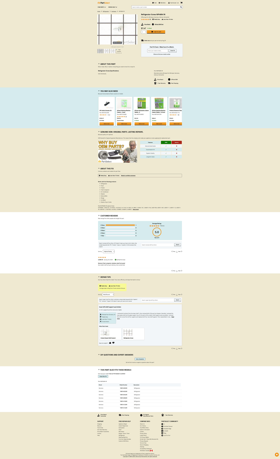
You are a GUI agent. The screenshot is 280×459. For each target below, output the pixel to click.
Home (98, 11)
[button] (102, 7)
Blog (165, 433)
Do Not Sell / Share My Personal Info (149, 439)
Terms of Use (143, 443)
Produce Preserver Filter (176, 110)
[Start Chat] (277, 455)
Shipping (99, 424)
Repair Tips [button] (105, 277)
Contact (99, 433)
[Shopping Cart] (181, 3)
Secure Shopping (144, 445)
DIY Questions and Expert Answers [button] (116, 354)
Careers (142, 431)
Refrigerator (106, 11)
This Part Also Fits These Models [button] (115, 369)
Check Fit (172, 50)
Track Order (100, 428)
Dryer (120, 429)
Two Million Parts (144, 428)
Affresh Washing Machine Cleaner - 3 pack (123, 111)
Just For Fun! (167, 435)
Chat (155, 3)
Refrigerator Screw (128, 338)
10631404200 (123, 394)
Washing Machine (123, 437)
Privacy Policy (143, 433)
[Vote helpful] (110, 342)
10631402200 (123, 391)
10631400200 (123, 388)
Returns (99, 426)
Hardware (113, 11)
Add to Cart (157, 32)
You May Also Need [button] (109, 91)
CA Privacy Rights (144, 437)
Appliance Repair (123, 424)
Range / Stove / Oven (124, 433)
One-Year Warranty (102, 429)
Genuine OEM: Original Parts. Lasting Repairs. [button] (121, 131)
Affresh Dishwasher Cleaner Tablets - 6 (142, 111)
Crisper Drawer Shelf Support (108, 338)
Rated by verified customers (128, 175)
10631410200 (123, 401)
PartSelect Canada (144, 450)
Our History (143, 426)
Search (177, 244)
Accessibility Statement (146, 448)
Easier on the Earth (145, 429)
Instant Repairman (123, 426)
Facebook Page (167, 428)
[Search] (181, 7)
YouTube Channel (168, 426)
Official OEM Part (159, 24)
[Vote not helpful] (113, 342)
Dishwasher (122, 428)
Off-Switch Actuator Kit (105, 110)
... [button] (135, 209)
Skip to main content (140, 17)
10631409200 (123, 398)
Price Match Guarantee (103, 431)
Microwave (121, 431)
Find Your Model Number (125, 439)
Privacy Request (144, 441)
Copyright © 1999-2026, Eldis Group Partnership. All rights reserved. (140, 456)
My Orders (163, 3)
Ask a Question (140, 359)
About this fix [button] (107, 168)
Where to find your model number (161, 54)
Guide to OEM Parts (123, 441)
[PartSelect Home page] (103, 3)
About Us (142, 424)
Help (98, 435)
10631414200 (123, 408)
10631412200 (123, 404)
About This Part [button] (108, 64)
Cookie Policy (143, 435)
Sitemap (142, 447)
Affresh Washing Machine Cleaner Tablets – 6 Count (158, 111)
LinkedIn (166, 431)
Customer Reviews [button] (109, 215)
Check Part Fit (103, 376)
